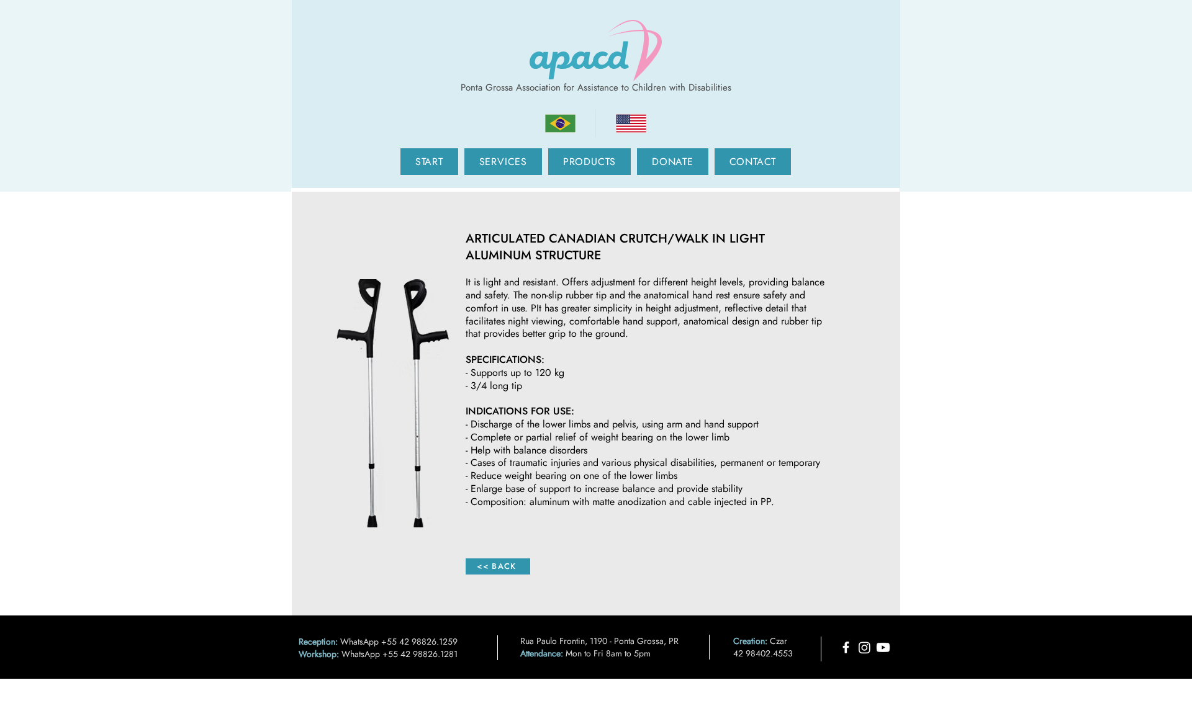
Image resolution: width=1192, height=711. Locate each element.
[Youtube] (883, 647)
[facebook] (846, 647)
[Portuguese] (560, 124)
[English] (630, 124)
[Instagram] (864, 647)
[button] (503, 162)
